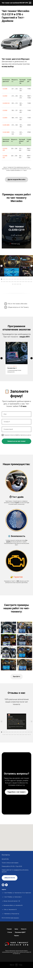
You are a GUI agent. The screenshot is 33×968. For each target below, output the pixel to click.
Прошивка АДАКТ (20, 932)
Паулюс (16, 935)
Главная (9, 929)
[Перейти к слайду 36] (25, 281)
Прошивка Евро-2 (12, 368)
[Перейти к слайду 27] (12, 734)
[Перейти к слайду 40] (31, 281)
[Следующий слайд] (31, 266)
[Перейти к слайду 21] (1, 281)
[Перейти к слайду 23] (4, 281)
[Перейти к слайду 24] (6, 281)
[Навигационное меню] (30, 3)
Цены (16, 929)
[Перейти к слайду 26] (9, 281)
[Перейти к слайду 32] (20, 734)
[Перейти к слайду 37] (26, 281)
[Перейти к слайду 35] (23, 281)
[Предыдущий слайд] (1, 266)
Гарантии (18, 577)
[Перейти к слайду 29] (14, 281)
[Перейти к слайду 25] (7, 281)
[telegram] (6, 885)
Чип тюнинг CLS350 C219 (16, 228)
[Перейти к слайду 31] (17, 281)
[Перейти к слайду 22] (4, 734)
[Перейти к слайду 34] (23, 734)
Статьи (9, 932)
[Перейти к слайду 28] (12, 281)
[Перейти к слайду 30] (15, 281)
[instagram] (3, 885)
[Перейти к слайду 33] (20, 281)
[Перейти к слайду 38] (28, 281)
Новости (23, 929)
